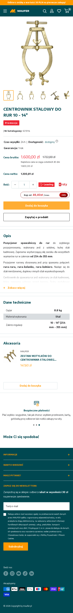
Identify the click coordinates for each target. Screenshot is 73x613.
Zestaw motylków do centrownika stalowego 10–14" (38, 358)
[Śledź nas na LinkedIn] (31, 573)
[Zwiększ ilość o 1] (33, 184)
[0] (67, 11)
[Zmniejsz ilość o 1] (15, 184)
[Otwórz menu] (5, 11)
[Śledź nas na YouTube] (18, 573)
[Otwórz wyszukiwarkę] (45, 11)
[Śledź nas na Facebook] (5, 573)
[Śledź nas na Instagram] (12, 573)
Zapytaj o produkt (36, 217)
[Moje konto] (51, 11)
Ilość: (6, 184)
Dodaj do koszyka (36, 205)
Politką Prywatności (49, 535)
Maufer (24, 351)
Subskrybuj (15, 546)
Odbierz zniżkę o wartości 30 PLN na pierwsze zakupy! (36, 2)
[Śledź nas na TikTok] (25, 573)
